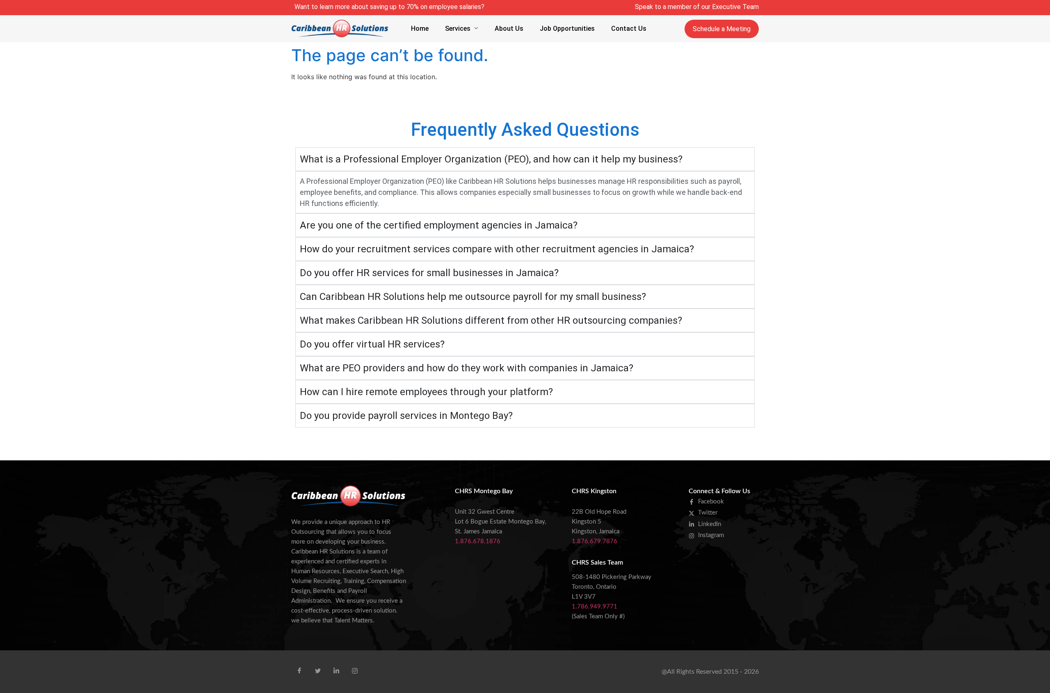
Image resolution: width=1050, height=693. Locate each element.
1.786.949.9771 (594, 607)
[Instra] (355, 671)
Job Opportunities (567, 28)
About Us (509, 28)
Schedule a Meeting (722, 29)
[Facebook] (299, 671)
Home (420, 28)
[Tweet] (318, 671)
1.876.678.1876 (477, 541)
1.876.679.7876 (594, 541)
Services (457, 28)
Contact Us (628, 28)
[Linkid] (336, 671)
